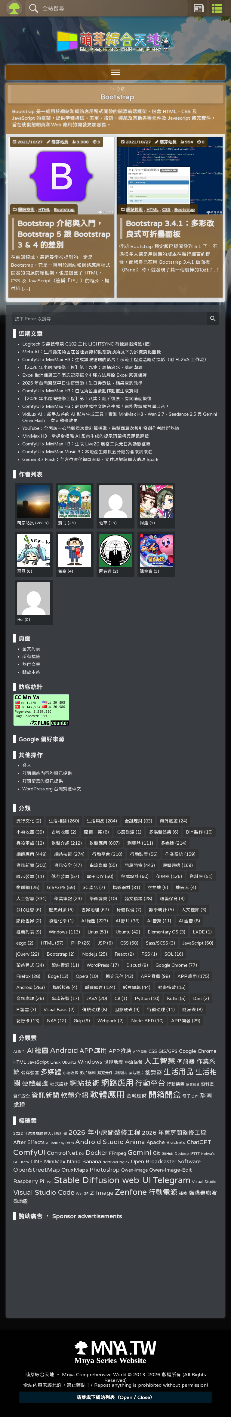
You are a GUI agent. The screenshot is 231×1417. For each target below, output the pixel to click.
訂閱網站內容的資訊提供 (47, 773)
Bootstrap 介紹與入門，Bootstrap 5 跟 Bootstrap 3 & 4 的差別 (64, 233)
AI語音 (186, 920)
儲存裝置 (60, 876)
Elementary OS (163, 932)
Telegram (171, 1180)
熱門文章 (31, 664)
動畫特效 (167, 987)
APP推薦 (150, 976)
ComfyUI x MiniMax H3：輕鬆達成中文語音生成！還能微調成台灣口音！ (96, 406)
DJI (81, 1153)
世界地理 (90, 909)
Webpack (107, 1020)
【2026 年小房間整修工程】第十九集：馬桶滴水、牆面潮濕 (82, 367)
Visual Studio (204, 1182)
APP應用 (187, 976)
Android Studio (99, 1141)
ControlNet (62, 1152)
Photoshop (105, 1169)
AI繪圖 (88, 920)
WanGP (82, 1193)
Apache (155, 1142)
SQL (169, 954)
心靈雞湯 (125, 832)
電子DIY (95, 876)
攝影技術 (61, 987)
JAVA (92, 998)
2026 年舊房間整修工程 (174, 1132)
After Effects (29, 1142)
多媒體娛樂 (160, 832)
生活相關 (58, 821)
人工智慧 (25, 898)
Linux (93, 932)
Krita (25, 1162)
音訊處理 (25, 998)
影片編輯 (132, 987)
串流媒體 (98, 865)
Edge (53, 976)
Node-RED (142, 1020)
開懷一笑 (93, 832)
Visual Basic (56, 1009)
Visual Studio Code (43, 1192)
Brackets (175, 1142)
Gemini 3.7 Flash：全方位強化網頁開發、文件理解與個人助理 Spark (90, 459)
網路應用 (25, 854)
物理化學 (58, 920)
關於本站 (31, 672)
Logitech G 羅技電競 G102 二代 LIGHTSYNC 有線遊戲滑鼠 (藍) (86, 344)
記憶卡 (23, 1020)
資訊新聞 (25, 865)
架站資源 (60, 965)
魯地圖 (20, 1201)
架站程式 (25, 965)
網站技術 (26, 209)
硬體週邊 (171, 865)
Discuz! (133, 965)
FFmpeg (117, 1153)
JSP (102, 943)
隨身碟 (189, 1009)
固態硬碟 (124, 1009)
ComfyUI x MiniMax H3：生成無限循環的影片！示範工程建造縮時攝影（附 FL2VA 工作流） (115, 359)
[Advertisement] (115, 1260)
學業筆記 (63, 898)
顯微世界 (25, 920)
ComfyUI (29, 1152)
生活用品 (96, 821)
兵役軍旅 (25, 843)
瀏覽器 (134, 843)
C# (117, 998)
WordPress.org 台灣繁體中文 (51, 788)
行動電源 (162, 1192)
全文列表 (31, 648)
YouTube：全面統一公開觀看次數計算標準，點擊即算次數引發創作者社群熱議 (100, 428)
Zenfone (131, 1192)
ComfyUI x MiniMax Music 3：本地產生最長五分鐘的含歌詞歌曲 (87, 451)
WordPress (98, 965)
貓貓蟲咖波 (203, 1192)
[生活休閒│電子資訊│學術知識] (115, 48)
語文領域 (134, 898)
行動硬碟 (156, 1009)
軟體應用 (98, 843)
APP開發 (181, 1020)
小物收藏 (25, 832)
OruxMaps (74, 1169)
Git (156, 1152)
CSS (166, 209)
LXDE (199, 932)
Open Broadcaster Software (166, 1161)
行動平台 (101, 854)
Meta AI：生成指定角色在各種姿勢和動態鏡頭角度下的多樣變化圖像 (91, 351)
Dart (197, 998)
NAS (52, 1020)
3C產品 (90, 887)
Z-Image (101, 1192)
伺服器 (163, 876)
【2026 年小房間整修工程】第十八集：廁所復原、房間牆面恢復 (87, 398)
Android (24, 987)
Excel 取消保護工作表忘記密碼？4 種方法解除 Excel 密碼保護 (84, 375)
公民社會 (25, 909)
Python (142, 998)
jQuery (22, 954)
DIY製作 (194, 832)
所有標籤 (31, 656)
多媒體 (167, 843)
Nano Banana (84, 1161)
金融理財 (134, 821)
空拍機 (154, 887)
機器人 (182, 887)
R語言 (22, 1009)
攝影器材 (121, 887)
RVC (49, 1181)
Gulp (78, 1020)
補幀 (183, 1193)
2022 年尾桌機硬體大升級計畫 (40, 1133)
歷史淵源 (58, 909)
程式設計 (130, 876)
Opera (82, 976)
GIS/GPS (56, 887)
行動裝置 (139, 854)
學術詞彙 (98, 898)
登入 (26, 765)
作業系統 (174, 854)
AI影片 (123, 920)
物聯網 (23, 887)
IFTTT (195, 1153)
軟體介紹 (60, 843)
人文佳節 (190, 909)
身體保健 (125, 909)
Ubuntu (123, 932)
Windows (58, 932)
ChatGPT (199, 1142)
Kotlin (173, 998)
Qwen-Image (134, 1170)
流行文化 (25, 821)
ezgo (21, 943)
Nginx (124, 1162)
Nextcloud (110, 1162)
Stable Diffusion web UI (102, 1180)
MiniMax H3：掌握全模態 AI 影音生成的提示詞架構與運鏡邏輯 (85, 436)
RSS (145, 954)
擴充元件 (115, 976)
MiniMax (54, 1161)
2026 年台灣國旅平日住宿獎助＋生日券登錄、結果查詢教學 (82, 383)
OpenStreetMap (36, 1169)
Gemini (139, 1152)
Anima (135, 1142)
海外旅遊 (169, 821)
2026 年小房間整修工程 (104, 1132)
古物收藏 (60, 832)
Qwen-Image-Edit (170, 1169)
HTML (44, 209)
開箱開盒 (134, 865)
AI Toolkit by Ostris (60, 1142)
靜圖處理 (94, 987)
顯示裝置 (25, 876)
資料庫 (196, 876)
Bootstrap (64, 209)
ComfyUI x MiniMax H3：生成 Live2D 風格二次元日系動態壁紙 (86, 444)
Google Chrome (171, 965)
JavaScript (193, 943)
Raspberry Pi (28, 1181)
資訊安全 (63, 865)
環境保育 (169, 898)
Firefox (23, 976)
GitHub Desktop (175, 1153)
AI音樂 (154, 920)
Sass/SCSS (157, 943)
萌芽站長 (59, 142)
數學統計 (158, 909)
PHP (76, 943)
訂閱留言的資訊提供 (42, 781)
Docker (96, 1152)
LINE (36, 1161)
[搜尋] (213, 318)
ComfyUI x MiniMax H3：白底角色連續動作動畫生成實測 (80, 390)
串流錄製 (60, 998)
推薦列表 (25, 932)
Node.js (89, 954)
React (121, 954)
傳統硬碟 (91, 1009)
